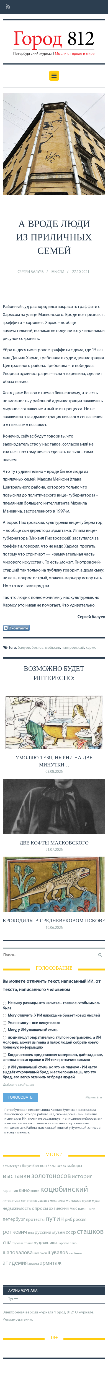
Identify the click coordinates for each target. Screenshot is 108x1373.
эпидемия (15, 1263)
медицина (57, 1201)
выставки (16, 1176)
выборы (74, 1166)
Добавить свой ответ (18, 1085)
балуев (24, 648)
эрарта (34, 1263)
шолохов (40, 1253)
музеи (86, 1201)
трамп (28, 1243)
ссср (71, 1232)
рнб (68, 1220)
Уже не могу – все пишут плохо (33, 1023)
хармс (91, 648)
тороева (18, 1243)
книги (34, 1191)
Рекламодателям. (18, 1320)
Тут (11, 1299)
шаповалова (18, 1253)
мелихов (73, 1201)
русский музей (50, 1232)
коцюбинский (64, 1190)
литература (11, 1201)
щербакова (76, 1253)
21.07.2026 (54, 850)
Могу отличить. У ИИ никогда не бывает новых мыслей (53, 1015)
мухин (97, 1201)
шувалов (58, 1253)
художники (45, 1243)
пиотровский (73, 648)
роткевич (15, 1232)
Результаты (93, 1097)
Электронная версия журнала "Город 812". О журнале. (48, 1312)
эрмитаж (50, 1263)
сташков (90, 1232)
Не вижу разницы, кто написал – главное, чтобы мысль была (51, 1005)
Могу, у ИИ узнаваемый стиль (32, 1030)
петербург (14, 1219)
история (82, 1176)
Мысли (58, 272)
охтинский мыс (63, 1208)
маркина (43, 1201)
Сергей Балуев (30, 272)
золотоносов (51, 1176)
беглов (37, 648)
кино (24, 1190)
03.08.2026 (54, 772)
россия (79, 1220)
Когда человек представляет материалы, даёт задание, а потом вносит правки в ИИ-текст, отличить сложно (53, 1057)
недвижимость (17, 1208)
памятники (86, 1209)
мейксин (52, 648)
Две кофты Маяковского (54, 843)
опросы (40, 1208)
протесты (35, 1220)
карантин (10, 1191)
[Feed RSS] (6, 7)
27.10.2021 (80, 272)
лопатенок (29, 1201)
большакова (57, 1166)
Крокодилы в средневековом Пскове (54, 920)
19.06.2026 (54, 928)
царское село (67, 1243)
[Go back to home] (54, 39)
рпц (31, 1233)
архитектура (12, 1166)
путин (54, 1219)
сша (7, 1243)
